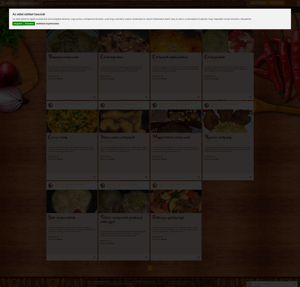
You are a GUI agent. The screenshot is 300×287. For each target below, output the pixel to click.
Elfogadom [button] (18, 24)
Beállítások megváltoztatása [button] (47, 24)
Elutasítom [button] (29, 24)
